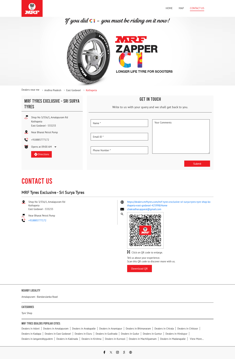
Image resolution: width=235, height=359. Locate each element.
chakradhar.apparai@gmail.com (144, 209)
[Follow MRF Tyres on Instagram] (117, 353)
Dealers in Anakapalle (84, 328)
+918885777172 (40, 139)
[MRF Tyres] (32, 8)
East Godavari (73, 90)
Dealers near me (30, 89)
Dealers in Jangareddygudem (37, 338)
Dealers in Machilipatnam (143, 338)
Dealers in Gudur (130, 333)
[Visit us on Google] (124, 353)
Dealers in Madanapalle (173, 338)
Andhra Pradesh (52, 90)
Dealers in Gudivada (106, 333)
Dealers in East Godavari (58, 333)
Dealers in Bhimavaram (138, 328)
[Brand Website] (130, 353)
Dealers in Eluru (83, 333)
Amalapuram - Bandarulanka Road (40, 296)
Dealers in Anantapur (110, 328)
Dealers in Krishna (91, 338)
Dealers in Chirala (164, 328)
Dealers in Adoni (31, 328)
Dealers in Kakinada (67, 338)
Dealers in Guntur (152, 333)
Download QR (139, 268)
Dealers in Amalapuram (55, 328)
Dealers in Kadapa (31, 333)
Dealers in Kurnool (115, 338)
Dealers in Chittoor (187, 328)
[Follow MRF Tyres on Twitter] (111, 353)
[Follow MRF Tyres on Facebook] (104, 353)
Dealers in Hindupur (176, 333)
